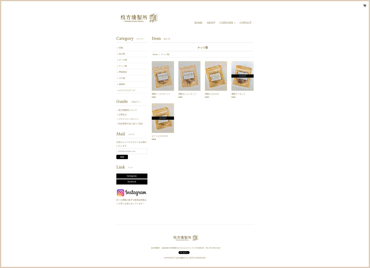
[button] (227, 23)
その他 (122, 78)
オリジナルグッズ (127, 90)
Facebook (132, 181)
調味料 (122, 84)
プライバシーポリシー (129, 119)
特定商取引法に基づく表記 (131, 123)
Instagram (132, 176)
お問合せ (123, 114)
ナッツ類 (123, 66)
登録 (122, 157)
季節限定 (123, 72)
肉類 (121, 48)
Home (155, 54)
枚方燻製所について (128, 110)
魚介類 (122, 54)
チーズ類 (123, 60)
